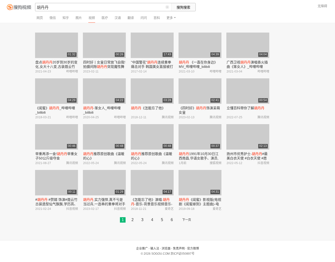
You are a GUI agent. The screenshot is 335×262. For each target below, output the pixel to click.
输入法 (154, 248)
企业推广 (142, 248)
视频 (92, 18)
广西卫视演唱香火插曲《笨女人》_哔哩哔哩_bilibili (247, 66)
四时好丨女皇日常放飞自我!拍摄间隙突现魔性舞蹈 (104, 66)
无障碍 (322, 6)
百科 (157, 18)
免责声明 (179, 248)
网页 (40, 18)
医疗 (105, 18)
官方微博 (193, 248)
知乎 (66, 18)
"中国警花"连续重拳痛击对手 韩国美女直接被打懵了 (152, 66)
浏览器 (166, 248)
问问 (144, 18)
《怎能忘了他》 (148, 108)
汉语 (118, 18)
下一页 (186, 220)
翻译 (131, 18)
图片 (79, 18)
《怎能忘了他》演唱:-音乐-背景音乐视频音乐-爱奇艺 (151, 204)
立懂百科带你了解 (245, 108)
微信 (53, 18)
